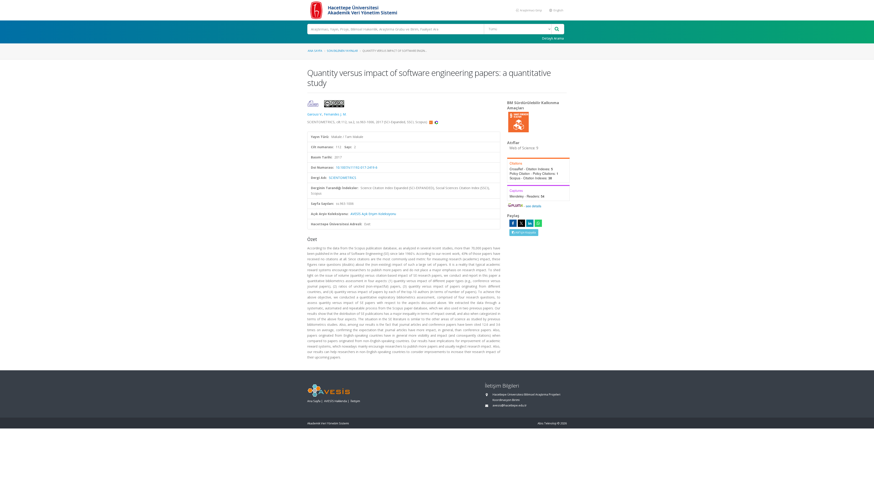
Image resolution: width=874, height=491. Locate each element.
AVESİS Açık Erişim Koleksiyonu (373, 214)
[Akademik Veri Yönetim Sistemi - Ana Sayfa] (317, 10)
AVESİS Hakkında (335, 401)
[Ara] (557, 29)
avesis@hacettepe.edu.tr (510, 405)
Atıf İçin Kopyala (525, 232)
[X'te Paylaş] (521, 223)
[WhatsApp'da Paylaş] (538, 223)
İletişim (355, 401)
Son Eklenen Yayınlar (342, 51)
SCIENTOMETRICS (342, 177)
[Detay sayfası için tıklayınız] (518, 122)
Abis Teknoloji (547, 423)
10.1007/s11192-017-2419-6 (356, 167)
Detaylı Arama (553, 38)
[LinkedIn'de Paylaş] (530, 223)
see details (533, 206)
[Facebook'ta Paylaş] (513, 223)
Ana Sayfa (315, 51)
